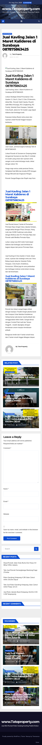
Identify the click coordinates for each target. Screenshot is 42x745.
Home (37, 742)
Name (6, 489)
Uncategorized (7, 33)
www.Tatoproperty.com (21, 9)
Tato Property (17, 54)
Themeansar (35, 736)
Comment (7, 448)
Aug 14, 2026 (11, 641)
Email (5, 501)
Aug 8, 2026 (10, 661)
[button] (39, 21)
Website (6, 514)
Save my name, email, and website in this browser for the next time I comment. (20, 531)
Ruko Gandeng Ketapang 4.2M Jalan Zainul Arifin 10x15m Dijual (19, 419)
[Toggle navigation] (21, 21)
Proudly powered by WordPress (11, 736)
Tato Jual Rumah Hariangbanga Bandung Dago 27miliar (19, 398)
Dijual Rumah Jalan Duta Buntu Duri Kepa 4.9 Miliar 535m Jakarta (20, 377)
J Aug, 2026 (10, 383)
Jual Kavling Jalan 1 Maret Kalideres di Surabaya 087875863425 (17, 196)
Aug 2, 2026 (10, 702)
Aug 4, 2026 (10, 682)
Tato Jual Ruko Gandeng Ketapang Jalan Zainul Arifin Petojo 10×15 (19, 697)
